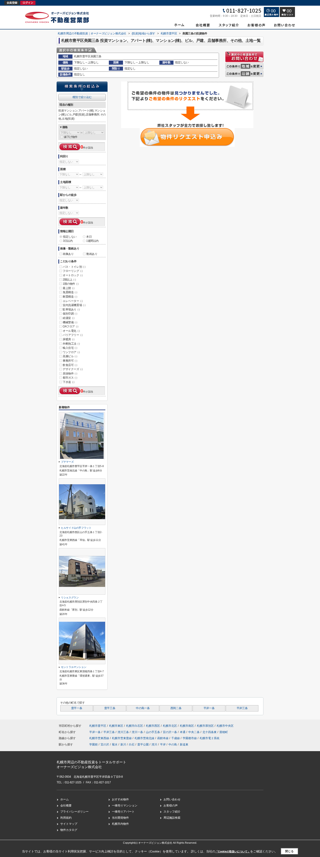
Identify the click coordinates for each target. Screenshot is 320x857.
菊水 (115, 744)
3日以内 (67, 240)
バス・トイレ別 (74, 266)
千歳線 (176, 738)
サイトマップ (68, 823)
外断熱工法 (71, 343)
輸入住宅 (70, 347)
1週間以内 (92, 240)
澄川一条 (138, 732)
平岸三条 (242, 708)
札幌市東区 (116, 725)
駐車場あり (71, 309)
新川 (123, 744)
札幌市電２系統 (209, 738)
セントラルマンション (73, 667)
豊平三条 (109, 708)
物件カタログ (68, 830)
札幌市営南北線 (145, 738)
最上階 (68, 288)
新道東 (184, 744)
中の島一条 (143, 708)
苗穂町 (223, 732)
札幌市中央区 (225, 725)
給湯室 (68, 318)
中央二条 (194, 732)
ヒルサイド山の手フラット (76, 527)
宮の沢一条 (170, 732)
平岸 (163, 744)
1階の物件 (71, 283)
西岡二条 (176, 708)
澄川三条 (124, 732)
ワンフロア (71, 352)
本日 (89, 236)
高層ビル (70, 356)
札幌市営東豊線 (122, 738)
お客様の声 (170, 805)
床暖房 (68, 339)
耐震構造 (70, 296)
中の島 (172, 744)
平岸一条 (209, 708)
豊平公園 (143, 744)
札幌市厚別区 (205, 725)
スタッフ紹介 (171, 811)
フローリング (73, 271)
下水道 (68, 382)
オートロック (73, 275)
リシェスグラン (70, 597)
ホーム (64, 799)
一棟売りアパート (123, 811)
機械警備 (70, 322)
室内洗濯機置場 (74, 305)
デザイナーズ (73, 369)
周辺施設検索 (171, 817)
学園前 (93, 744)
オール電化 (71, 330)
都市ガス (70, 377)
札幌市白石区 (134, 725)
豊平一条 (76, 708)
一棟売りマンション (124, 805)
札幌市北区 (170, 725)
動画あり (91, 254)
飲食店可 (70, 365)
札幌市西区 (153, 725)
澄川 (154, 744)
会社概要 (66, 805)
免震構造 (70, 292)
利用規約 (66, 817)
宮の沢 (105, 744)
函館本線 (163, 738)
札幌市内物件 (120, 823)
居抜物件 (70, 373)
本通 (183, 732)
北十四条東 (209, 732)
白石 (132, 744)
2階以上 (69, 279)
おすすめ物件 (120, 799)
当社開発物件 (120, 817)
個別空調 (70, 313)
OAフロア (70, 326)
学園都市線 (190, 738)
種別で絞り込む (82, 97)
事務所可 (70, 360)
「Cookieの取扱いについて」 (232, 851)
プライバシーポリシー (74, 811)
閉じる (289, 851)
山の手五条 (153, 732)
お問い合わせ (171, 799)
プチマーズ (67, 461)
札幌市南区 (187, 725)
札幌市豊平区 (97, 725)
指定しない (70, 236)
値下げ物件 (70, 137)
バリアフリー (73, 335)
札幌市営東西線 (99, 738)
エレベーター (73, 301)
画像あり (68, 254)
